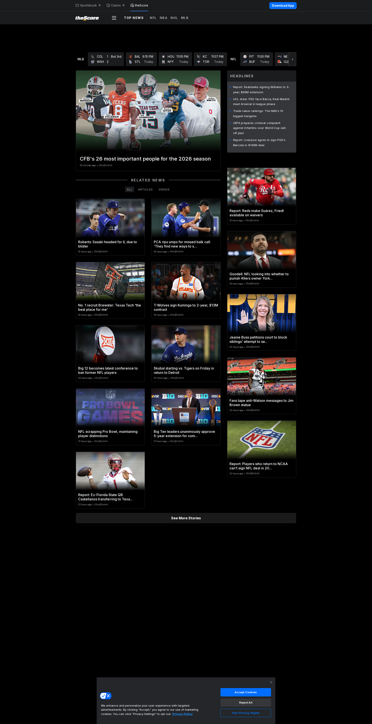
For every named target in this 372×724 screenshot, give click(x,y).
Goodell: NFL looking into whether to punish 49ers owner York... (259, 276)
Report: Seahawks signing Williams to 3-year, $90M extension (261, 89)
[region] (186, 700)
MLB (185, 18)
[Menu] (114, 17)
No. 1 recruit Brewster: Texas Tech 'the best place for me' (109, 307)
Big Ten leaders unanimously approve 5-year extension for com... (184, 433)
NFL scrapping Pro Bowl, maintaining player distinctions (108, 433)
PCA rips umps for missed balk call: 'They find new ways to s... (182, 244)
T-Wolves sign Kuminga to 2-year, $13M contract (186, 307)
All (129, 189)
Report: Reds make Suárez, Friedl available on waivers (256, 213)
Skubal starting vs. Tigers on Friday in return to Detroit (184, 370)
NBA (164, 18)
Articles (145, 189)
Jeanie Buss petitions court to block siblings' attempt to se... (258, 339)
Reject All (246, 702)
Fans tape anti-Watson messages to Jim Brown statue (261, 402)
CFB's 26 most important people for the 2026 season (145, 159)
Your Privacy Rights (246, 713)
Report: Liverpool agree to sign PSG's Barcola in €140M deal (259, 142)
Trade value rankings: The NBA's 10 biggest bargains (258, 113)
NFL (153, 18)
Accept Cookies (246, 692)
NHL (174, 18)
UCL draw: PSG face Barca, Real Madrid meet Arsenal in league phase (261, 101)
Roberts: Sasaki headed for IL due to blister (107, 244)
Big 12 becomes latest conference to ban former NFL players (108, 370)
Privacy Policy (182, 714)
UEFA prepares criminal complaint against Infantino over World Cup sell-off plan (260, 128)
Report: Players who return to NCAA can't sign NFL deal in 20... (258, 466)
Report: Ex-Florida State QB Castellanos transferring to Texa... (105, 497)
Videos (164, 189)
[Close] (271, 682)
